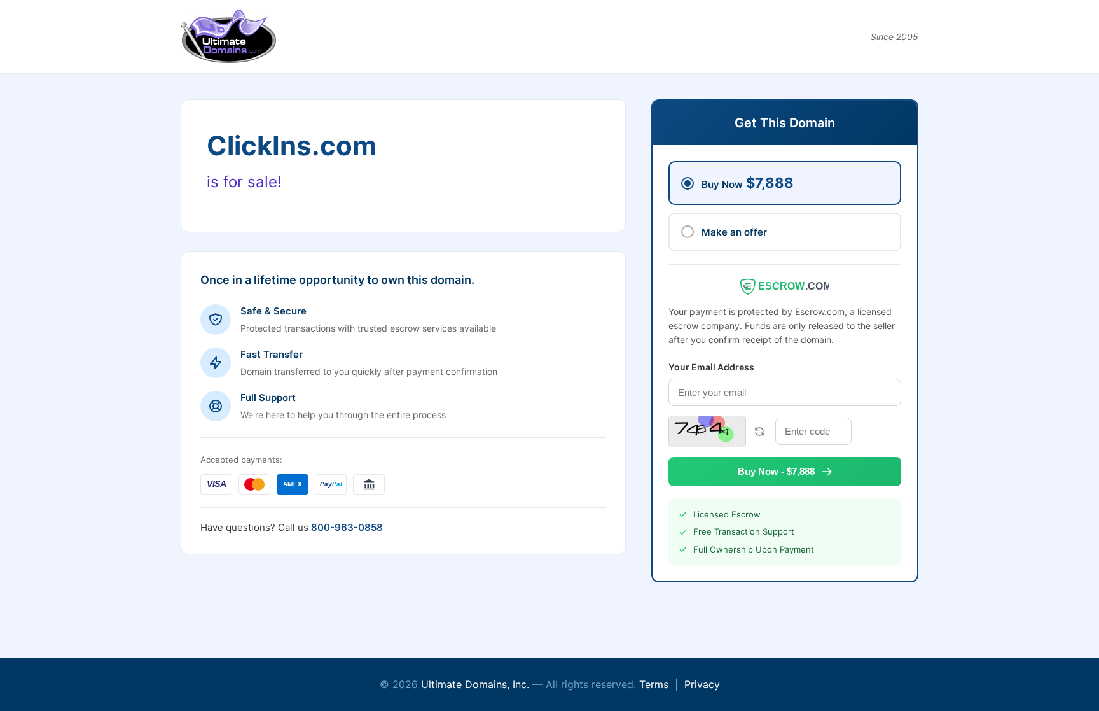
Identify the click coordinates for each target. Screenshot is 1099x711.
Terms (653, 684)
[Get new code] (759, 431)
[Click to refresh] (707, 431)
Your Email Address (711, 367)
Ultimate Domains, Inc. (475, 684)
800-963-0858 (347, 527)
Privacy (702, 684)
